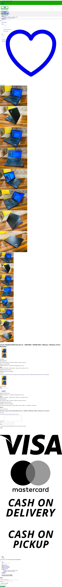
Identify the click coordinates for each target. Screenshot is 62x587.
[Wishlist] (0, 21)
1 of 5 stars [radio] (2, 414)
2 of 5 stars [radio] (5, 414)
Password (2, 581)
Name (1, 422)
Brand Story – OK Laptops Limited (9, 571)
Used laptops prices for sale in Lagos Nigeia (42, 374)
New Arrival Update (6, 12)
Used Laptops (5, 11)
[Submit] (0, 389)
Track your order (5, 568)
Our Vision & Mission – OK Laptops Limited (11, 17)
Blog (2, 2)
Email (1, 424)
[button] (3, 573)
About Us (4, 16)
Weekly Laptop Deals (6, 567)
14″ (3, 342)
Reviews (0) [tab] (3, 391)
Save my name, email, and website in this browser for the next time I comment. (13, 426)
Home (1, 342)
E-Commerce (4, 572)
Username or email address (4, 579)
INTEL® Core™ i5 (8, 374)
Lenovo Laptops (13, 374)
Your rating (2, 412)
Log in (7, 583)
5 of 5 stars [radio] (17, 414)
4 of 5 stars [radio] (13, 414)
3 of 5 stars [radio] (9, 414)
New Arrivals (19, 374)
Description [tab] (4, 390)
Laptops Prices (25, 374)
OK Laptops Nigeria (22, 405)
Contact (3, 4)
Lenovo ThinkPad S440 (31, 374)
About (3, 3)
